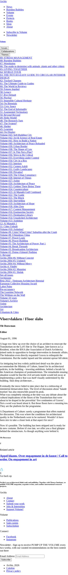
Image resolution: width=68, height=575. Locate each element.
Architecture (6, 306)
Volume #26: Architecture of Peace (17, 183)
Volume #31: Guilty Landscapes (16, 169)
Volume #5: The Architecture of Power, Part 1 (23, 243)
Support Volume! (14, 509)
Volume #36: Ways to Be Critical (16, 155)
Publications (12, 520)
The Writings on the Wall (12, 295)
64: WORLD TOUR (10, 72)
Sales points (12, 523)
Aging (3, 303)
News (9, 6)
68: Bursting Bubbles (10, 60)
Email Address (7, 556)
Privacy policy (13, 571)
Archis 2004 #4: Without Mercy (16, 263)
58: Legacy (5, 92)
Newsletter (11, 35)
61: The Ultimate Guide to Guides (17, 83)
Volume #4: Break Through (14, 246)
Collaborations (7, 51)
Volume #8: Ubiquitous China (15, 235)
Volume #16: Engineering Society (17, 212)
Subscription (12, 525)
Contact (10, 500)
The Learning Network (11, 292)
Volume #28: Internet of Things (15, 177)
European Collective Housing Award (18, 283)
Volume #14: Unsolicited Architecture (19, 217)
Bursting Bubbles (15, 9)
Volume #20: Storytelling (12, 200)
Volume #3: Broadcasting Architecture (19, 249)
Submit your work (15, 503)
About (9, 26)
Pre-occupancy (7, 289)
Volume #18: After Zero (12, 206)
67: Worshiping (7, 63)
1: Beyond (5, 255)
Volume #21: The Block (12, 197)
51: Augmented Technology (14, 112)
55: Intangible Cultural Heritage (16, 100)
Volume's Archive (9, 300)
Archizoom (5, 278)
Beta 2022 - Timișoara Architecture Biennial (22, 280)
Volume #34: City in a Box (13, 160)
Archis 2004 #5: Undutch (12, 260)
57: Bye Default (8, 95)
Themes (5, 55)
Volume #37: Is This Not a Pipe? (16, 152)
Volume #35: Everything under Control (19, 157)
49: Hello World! (8, 117)
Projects (10, 18)
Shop (9, 24)
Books (9, 21)
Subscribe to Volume (16, 32)
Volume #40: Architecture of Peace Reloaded (22, 143)
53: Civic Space (8, 106)
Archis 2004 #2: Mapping (13, 269)
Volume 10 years (8, 298)
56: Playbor (6, 97)
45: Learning (6, 129)
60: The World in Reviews (13, 86)
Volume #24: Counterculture (14, 189)
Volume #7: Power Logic (12, 238)
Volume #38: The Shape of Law (16, 149)
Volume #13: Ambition (11, 220)
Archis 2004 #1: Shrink (11, 272)
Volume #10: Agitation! (11, 229)
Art (1, 309)
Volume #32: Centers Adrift (14, 166)
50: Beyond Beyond (10, 115)
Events (9, 15)
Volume (10, 12)
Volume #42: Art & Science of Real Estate (21, 137)
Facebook (11, 536)
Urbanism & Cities (9, 312)
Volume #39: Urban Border (13, 146)
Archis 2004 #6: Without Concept (17, 258)
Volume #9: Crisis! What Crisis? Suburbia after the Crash (28, 232)
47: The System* (8, 123)
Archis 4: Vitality (8, 266)
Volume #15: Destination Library (16, 215)
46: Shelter (5, 126)
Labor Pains (6, 286)
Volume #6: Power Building (14, 240)
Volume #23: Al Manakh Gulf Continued (20, 192)
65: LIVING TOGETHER (13, 69)
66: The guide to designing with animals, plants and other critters (32, 66)
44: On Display (7, 132)
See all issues (6, 275)
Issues (4, 48)
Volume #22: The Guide (12, 195)
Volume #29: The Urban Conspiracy (18, 175)
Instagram (11, 539)
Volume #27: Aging (10, 180)
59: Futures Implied (9, 89)
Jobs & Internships (15, 506)
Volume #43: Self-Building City (16, 135)
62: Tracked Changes (10, 80)
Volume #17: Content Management (17, 209)
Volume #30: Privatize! (11, 172)
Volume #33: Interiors (11, 163)
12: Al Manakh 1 (8, 223)
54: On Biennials (8, 103)
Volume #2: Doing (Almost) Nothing (18, 252)
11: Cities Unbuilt (9, 226)
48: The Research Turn (11, 120)
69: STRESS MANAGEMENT (16, 57)
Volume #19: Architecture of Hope (17, 203)
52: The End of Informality (13, 109)
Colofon (10, 568)
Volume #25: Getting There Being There (20, 186)
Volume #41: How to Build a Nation (18, 140)
